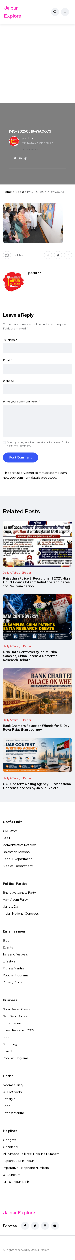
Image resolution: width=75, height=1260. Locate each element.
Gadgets (9, 1140)
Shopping (10, 1044)
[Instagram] (45, 1226)
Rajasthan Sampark (16, 852)
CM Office (10, 831)
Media (19, 192)
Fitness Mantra (13, 968)
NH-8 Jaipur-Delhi (16, 1182)
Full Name (10, 340)
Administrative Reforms (19, 845)
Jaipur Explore (12, 12)
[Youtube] (55, 1226)
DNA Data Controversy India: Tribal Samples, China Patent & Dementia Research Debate (30, 656)
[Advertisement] (37, 63)
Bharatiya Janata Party (19, 892)
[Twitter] (35, 1226)
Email (7, 360)
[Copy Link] (25, 158)
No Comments (30, 149)
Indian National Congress (21, 913)
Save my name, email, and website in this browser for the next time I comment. (38, 444)
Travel (7, 1051)
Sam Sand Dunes (15, 1016)
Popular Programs (15, 975)
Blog (6, 940)
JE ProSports (12, 1092)
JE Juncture (11, 1175)
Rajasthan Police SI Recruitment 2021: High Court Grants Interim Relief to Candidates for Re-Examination (36, 582)
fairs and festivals (15, 954)
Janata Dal (11, 906)
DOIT (7, 838)
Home (7, 192)
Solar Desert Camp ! (17, 1009)
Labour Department (17, 859)
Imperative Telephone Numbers (26, 1168)
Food (6, 1037)
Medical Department (18, 866)
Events (8, 947)
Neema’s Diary (13, 1085)
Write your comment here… (22, 401)
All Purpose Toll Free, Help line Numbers (31, 1154)
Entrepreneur (12, 1023)
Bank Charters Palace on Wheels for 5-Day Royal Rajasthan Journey (36, 728)
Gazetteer (10, 1147)
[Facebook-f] (25, 1226)
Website (8, 381)
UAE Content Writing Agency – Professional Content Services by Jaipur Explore (37, 786)
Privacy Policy (12, 982)
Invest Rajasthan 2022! (19, 1030)
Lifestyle (9, 961)
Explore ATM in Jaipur (18, 1161)
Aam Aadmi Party (15, 899)
